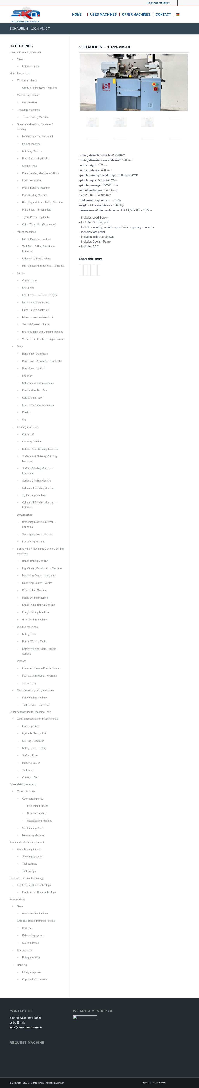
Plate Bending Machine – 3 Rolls (40, 173)
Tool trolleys (29, 871)
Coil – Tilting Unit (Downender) (39, 224)
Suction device (30, 942)
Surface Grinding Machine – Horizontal (37, 471)
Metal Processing (19, 73)
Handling (22, 964)
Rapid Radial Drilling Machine (38, 604)
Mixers (21, 59)
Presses (21, 660)
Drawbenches (24, 514)
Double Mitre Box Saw (34, 390)
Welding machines (27, 627)
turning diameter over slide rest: (100, 160)
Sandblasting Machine (39, 820)
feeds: (83, 195)
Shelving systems (32, 856)
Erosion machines (27, 80)
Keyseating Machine (33, 541)
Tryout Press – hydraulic (36, 217)
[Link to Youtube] (180, 3)
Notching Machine (32, 151)
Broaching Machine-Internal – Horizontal (38, 524)
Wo (24, 419)
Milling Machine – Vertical (36, 239)
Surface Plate (30, 755)
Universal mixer (31, 66)
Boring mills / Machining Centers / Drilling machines (40, 551)
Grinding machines (27, 427)
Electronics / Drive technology (27, 878)
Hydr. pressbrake (31, 180)
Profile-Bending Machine (36, 187)
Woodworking (17, 899)
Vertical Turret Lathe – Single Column (43, 339)
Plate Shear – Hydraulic (35, 158)
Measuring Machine (33, 835)
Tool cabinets (29, 863)
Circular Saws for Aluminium (38, 405)
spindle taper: (88, 180)
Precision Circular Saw (35, 913)
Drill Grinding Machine (34, 697)
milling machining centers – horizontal (43, 265)
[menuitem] (78, 14)
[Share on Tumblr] (92, 270)
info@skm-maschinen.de (26, 1027)
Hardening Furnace (37, 805)
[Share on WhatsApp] (85, 270)
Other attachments (32, 798)
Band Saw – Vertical (33, 368)
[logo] (25, 14)
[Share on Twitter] (82, 270)
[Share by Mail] (99, 270)
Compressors (24, 950)
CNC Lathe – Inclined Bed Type (40, 295)
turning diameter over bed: (97, 155)
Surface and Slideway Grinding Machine (39, 459)
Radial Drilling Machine (35, 597)
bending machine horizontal (37, 136)
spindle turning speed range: (98, 175)
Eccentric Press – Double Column (41, 668)
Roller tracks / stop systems (38, 383)
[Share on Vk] (94, 270)
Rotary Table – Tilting (34, 748)
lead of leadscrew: (91, 190)
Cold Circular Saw (32, 397)
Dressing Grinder (31, 441)
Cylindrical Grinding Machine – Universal (39, 505)
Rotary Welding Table (34, 641)
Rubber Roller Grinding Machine (40, 449)
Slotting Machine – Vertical (37, 534)
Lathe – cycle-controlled (35, 302)
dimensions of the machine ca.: (100, 210)
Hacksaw (27, 375)
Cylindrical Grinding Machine (38, 488)
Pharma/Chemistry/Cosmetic (26, 52)
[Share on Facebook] (80, 270)
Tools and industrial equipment (27, 842)
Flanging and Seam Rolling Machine (42, 202)
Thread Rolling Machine (35, 117)
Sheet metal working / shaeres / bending (35, 127)
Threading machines (28, 109)
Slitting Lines (29, 165)
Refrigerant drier (31, 957)
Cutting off (28, 434)
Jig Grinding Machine (34, 495)
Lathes (21, 273)
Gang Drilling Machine (34, 619)
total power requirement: (95, 200)
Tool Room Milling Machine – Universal (38, 249)
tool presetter (29, 102)
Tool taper (27, 770)
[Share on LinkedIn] (89, 270)
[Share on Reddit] (96, 270)
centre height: (88, 165)
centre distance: (90, 170)
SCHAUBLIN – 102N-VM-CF (30, 28)
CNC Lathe (28, 287)
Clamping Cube (30, 726)
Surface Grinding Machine (36, 480)
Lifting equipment (31, 972)
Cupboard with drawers (35, 979)
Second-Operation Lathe (35, 324)
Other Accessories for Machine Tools (30, 712)
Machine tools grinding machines (35, 690)
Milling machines (26, 231)
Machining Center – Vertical (37, 582)
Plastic (26, 412)
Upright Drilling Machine (35, 612)
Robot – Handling (36, 813)
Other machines (26, 791)
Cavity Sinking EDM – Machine (39, 87)
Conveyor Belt (30, 777)
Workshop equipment (29, 849)
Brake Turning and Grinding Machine (42, 331)
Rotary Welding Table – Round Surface (39, 651)
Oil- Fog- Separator (33, 740)
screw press (29, 683)
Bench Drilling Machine (35, 561)
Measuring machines (28, 95)
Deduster (27, 928)
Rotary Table (29, 634)
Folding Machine (31, 143)
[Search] (185, 14)
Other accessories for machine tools (37, 718)
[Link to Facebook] (174, 3)
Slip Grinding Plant (32, 828)
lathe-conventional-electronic (38, 317)
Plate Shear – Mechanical (36, 209)
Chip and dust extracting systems (36, 920)
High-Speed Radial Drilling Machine (42, 568)
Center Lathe (29, 280)
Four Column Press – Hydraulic (39, 675)
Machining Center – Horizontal (39, 575)
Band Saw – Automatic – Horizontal (42, 361)
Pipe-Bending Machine (34, 195)
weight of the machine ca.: (97, 205)
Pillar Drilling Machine (34, 590)
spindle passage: (90, 185)
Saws (20, 346)
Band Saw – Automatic (35, 353)
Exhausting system (33, 935)
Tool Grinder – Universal (35, 705)
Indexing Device (31, 762)
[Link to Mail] (186, 3)
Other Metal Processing (23, 784)
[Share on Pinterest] (87, 270)
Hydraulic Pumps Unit (34, 733)
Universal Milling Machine (36, 258)
